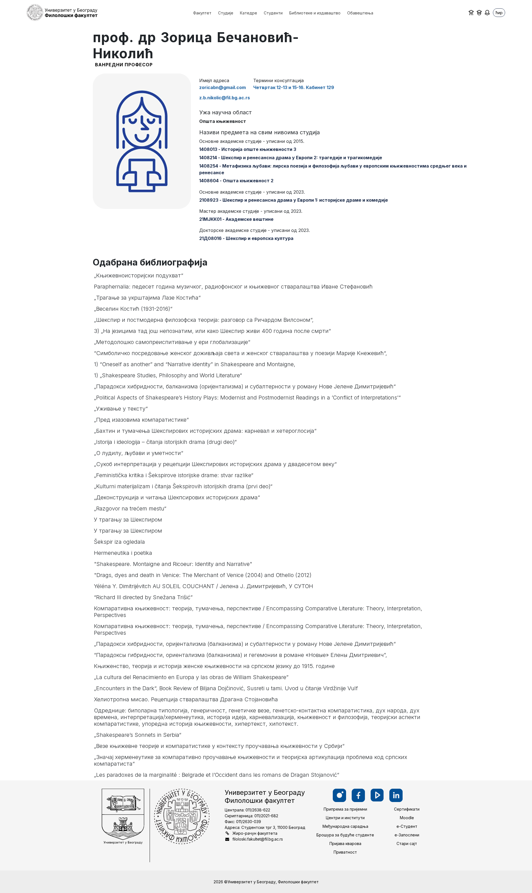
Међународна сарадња (345, 826)
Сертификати (407, 809)
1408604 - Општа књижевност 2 (236, 180)
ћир (499, 12)
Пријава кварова (345, 843)
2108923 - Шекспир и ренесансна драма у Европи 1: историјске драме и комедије (293, 200)
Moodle (407, 817)
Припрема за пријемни (345, 809)
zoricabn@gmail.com (222, 87)
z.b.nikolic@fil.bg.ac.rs (224, 97)
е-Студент (407, 826)
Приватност (345, 852)
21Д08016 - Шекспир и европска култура (246, 238)
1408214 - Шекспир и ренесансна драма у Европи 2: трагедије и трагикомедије (290, 157)
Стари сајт (407, 843)
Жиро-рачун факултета (254, 833)
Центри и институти (345, 817)
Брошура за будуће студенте (345, 835)
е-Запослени (407, 835)
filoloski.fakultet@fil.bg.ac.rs (257, 839)
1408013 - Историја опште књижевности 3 (247, 149)
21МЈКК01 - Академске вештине (236, 219)
